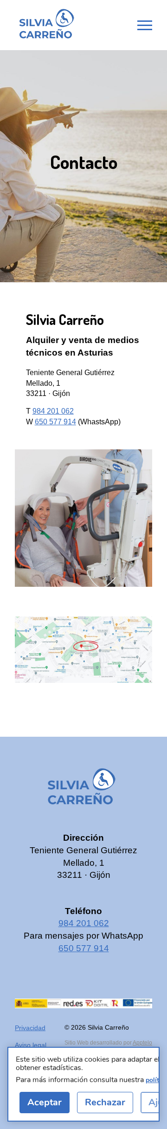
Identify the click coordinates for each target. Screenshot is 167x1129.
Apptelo (142, 1042)
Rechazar (105, 1102)
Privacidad (30, 1028)
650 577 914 (55, 422)
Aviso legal (30, 1045)
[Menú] (144, 25)
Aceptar (44, 1102)
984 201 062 (53, 411)
